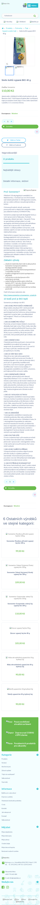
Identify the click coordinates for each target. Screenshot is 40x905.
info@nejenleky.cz (15, 878)
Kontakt (4, 808)
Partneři (4, 816)
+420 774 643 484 (11, 874)
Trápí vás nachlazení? (8, 774)
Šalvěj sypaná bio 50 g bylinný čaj (20, 694)
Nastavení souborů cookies (10, 851)
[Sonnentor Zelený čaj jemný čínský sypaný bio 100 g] (20, 566)
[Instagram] (8, 887)
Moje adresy (5, 840)
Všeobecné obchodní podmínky (11, 801)
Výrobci (4, 763)
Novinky (9, 22)
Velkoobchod (6, 778)
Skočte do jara (6, 766)
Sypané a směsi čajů (9, 31)
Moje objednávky (7, 832)
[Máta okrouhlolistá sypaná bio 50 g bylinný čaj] (20, 658)
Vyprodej (4, 782)
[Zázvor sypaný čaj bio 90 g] (20, 628)
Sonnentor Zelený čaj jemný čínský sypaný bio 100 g (20, 573)
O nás (3, 804)
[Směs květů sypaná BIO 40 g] (9, 70)
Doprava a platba (7, 797)
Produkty (9, 28)
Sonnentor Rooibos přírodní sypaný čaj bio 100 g (20, 542)
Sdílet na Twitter (15, 140)
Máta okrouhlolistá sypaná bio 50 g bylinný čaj (20, 665)
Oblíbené (22, 22)
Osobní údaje (6, 843)
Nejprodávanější (9, 153)
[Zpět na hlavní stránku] (3, 28)
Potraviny (18, 28)
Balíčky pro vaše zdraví (9, 793)
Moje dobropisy (7, 836)
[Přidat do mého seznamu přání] (37, 131)
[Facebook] (4, 887)
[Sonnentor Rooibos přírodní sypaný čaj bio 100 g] (20, 535)
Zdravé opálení (6, 770)
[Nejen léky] (12, 6)
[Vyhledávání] (34, 16)
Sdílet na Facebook (15, 145)
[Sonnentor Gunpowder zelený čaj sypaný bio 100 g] (20, 597)
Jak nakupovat (6, 812)
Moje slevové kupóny (8, 847)
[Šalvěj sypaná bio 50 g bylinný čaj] (20, 689)
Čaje (26, 28)
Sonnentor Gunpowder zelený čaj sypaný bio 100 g (20, 605)
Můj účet (6, 827)
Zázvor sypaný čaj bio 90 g (20, 633)
